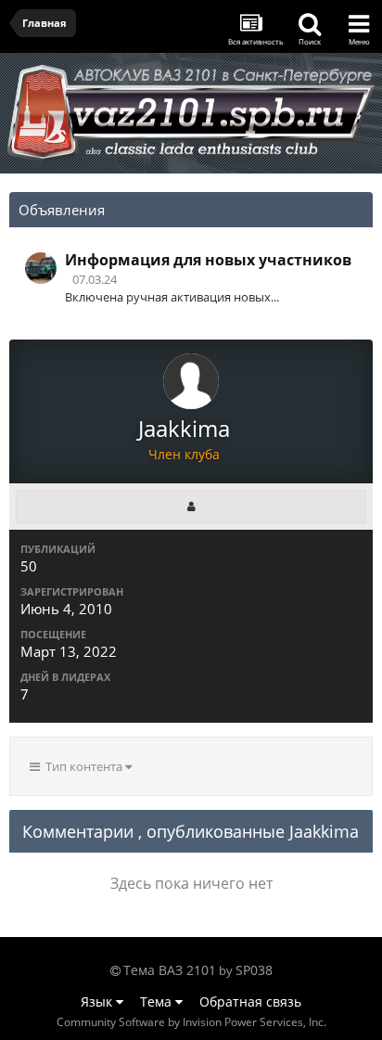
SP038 (254, 970)
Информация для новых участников (208, 260)
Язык (98, 1001)
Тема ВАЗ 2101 (169, 970)
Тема (157, 1001)
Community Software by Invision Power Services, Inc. (191, 1022)
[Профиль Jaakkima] (191, 506)
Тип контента (82, 766)
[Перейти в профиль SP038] (41, 268)
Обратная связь (250, 1001)
